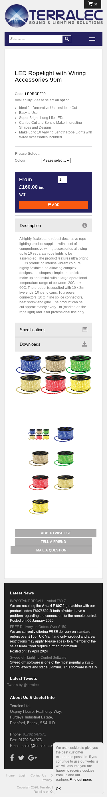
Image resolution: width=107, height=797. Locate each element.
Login (22, 775)
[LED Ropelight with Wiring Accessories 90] (53, 375)
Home (10, 775)
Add (55, 205)
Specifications (33, 329)
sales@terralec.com (38, 746)
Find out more (80, 780)
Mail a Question (51, 550)
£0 (95, 4)
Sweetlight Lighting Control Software (38, 658)
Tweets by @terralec (23, 685)
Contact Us (38, 775)
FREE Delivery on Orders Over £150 (38, 627)
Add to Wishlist (56, 533)
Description (30, 225)
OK (58, 789)
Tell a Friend (53, 542)
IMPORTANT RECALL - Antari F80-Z (38, 601)
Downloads (30, 344)
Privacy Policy (51, 780)
